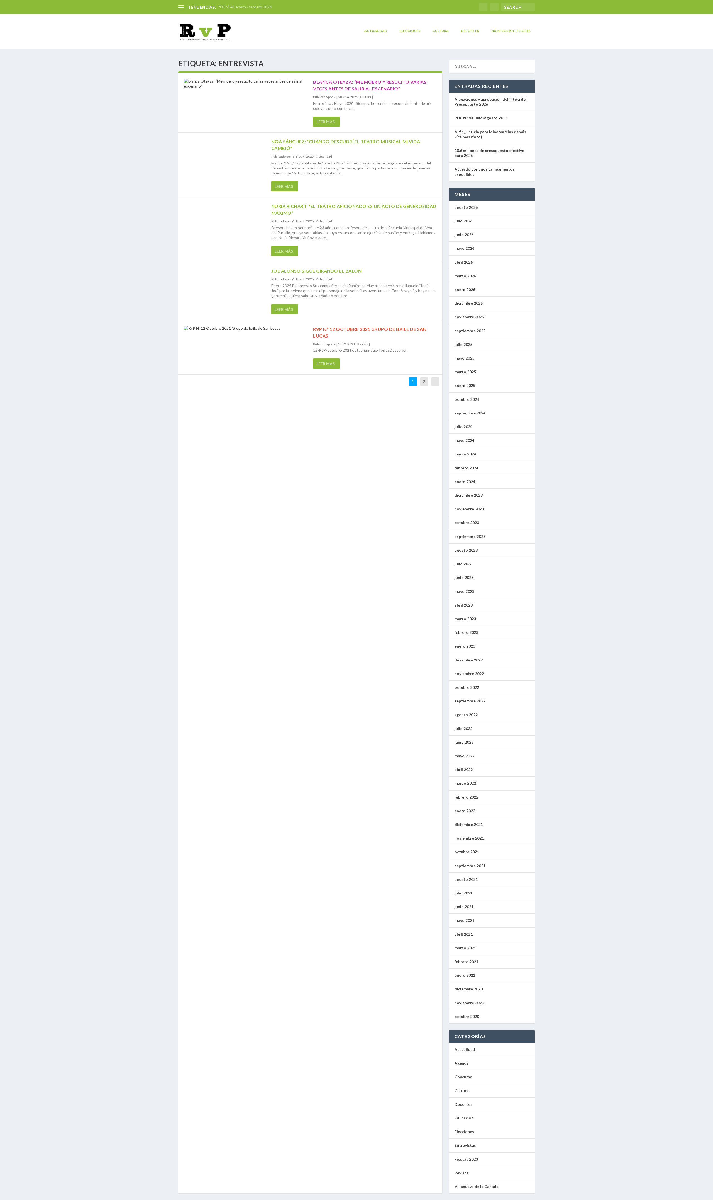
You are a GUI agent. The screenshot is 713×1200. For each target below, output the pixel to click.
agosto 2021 (466, 879)
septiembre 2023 (470, 536)
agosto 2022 (466, 714)
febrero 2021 (466, 961)
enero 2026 (465, 289)
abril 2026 (464, 262)
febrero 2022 (466, 797)
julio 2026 (463, 221)
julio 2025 (463, 344)
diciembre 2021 (469, 824)
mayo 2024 (464, 440)
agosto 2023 (466, 550)
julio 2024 (463, 426)
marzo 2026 (465, 275)
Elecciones (409, 31)
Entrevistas (465, 1145)
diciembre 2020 (469, 988)
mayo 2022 (464, 755)
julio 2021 (463, 893)
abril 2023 (464, 605)
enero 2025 (465, 385)
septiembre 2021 (470, 865)
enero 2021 (465, 975)
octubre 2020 (467, 1016)
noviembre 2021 (469, 838)
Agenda (462, 1063)
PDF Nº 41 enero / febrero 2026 (245, 6)
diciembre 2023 (469, 495)
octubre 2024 (467, 399)
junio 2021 (464, 906)
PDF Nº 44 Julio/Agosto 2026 (481, 117)
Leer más (325, 121)
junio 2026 (464, 234)
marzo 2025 (465, 371)
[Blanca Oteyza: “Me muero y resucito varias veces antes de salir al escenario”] (245, 84)
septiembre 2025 (470, 330)
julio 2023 (463, 563)
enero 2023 (465, 646)
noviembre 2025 (469, 316)
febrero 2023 (466, 632)
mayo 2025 (464, 358)
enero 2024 (465, 481)
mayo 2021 (464, 920)
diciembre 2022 (469, 660)
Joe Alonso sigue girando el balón (316, 270)
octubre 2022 (467, 687)
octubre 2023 (467, 522)
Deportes (470, 31)
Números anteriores (511, 31)
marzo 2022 (465, 783)
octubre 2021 (467, 851)
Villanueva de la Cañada (477, 1186)
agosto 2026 (466, 207)
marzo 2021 (465, 948)
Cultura (441, 31)
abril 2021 (464, 934)
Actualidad (375, 31)
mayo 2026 (464, 248)
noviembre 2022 (469, 673)
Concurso (463, 1076)
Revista (362, 344)
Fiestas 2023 (466, 1159)
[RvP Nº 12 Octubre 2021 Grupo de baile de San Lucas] (245, 328)
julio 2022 (463, 728)
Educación (464, 1118)
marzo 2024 (465, 454)
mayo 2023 (464, 591)
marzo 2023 (465, 618)
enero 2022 (465, 810)
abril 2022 (464, 769)
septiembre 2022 (470, 701)
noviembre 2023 (469, 508)
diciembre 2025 (469, 303)
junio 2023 (464, 577)
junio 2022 (464, 742)
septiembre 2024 (470, 413)
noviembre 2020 (469, 1002)
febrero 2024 (466, 468)
